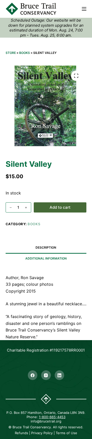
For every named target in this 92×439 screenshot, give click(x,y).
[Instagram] (46, 375)
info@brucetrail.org (46, 421)
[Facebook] (33, 375)
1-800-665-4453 (52, 417)
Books (24, 53)
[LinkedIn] (59, 375)
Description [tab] (46, 247)
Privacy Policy (42, 433)
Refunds (21, 433)
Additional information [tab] (46, 258)
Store (11, 53)
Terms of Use (66, 433)
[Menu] (84, 9)
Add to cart (60, 207)
